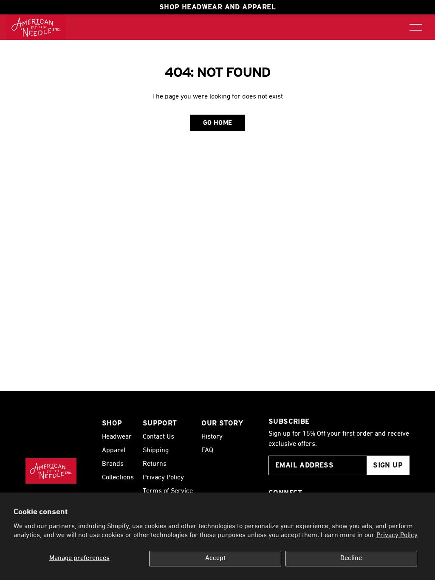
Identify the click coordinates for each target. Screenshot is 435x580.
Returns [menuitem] (155, 464)
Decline (351, 558)
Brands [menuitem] (113, 464)
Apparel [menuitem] (113, 450)
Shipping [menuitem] (156, 450)
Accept (215, 558)
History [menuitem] (212, 437)
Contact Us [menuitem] (158, 437)
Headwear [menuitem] (117, 437)
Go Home (217, 123)
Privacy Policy (397, 535)
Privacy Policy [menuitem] (163, 477)
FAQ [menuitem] (207, 450)
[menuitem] (36, 27)
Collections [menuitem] (118, 477)
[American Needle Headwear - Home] (50, 471)
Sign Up (388, 465)
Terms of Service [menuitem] (168, 491)
